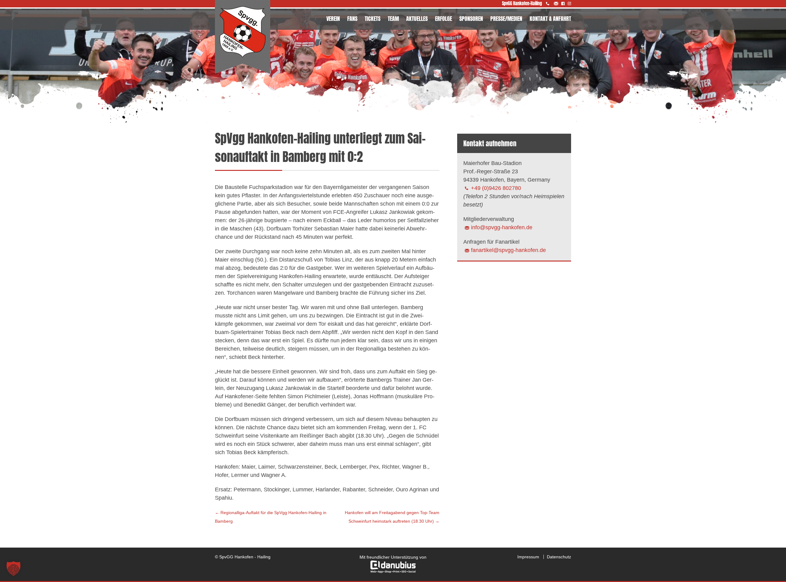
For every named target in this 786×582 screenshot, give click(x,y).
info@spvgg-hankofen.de (501, 227)
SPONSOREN (471, 18)
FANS (352, 18)
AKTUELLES (417, 18)
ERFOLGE (443, 18)
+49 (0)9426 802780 (496, 188)
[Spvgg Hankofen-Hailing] (242, 37)
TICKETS (372, 18)
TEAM (393, 18)
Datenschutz (559, 556)
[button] (13, 568)
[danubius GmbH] (393, 571)
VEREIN (333, 18)
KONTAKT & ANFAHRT (550, 18)
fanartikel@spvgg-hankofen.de (508, 250)
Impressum (528, 556)
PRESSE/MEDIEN (506, 18)
